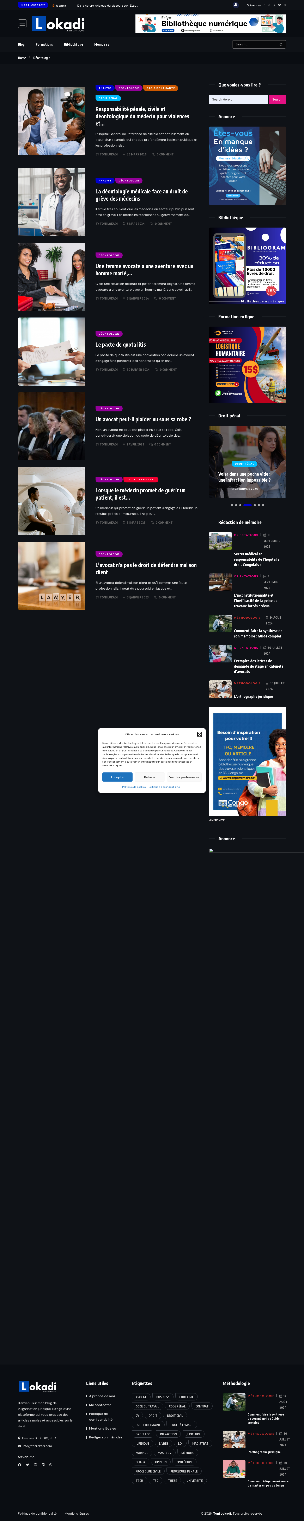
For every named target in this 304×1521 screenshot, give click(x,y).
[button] (199, 734)
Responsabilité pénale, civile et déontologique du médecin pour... (121, 5)
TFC (155, 1480)
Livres (163, 1443)
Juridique (142, 1443)
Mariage (142, 1453)
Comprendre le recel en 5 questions (244, 477)
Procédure (184, 1462)
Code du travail (147, 1406)
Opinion (161, 1462)
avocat (141, 1397)
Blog (21, 44)
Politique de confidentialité (164, 787)
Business (163, 1397)
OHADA (140, 1462)
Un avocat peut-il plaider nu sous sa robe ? (143, 419)
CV (137, 1415)
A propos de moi (102, 1396)
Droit (153, 1415)
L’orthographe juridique (253, 696)
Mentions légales (102, 1428)
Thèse (172, 1480)
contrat (202, 1406)
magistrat (200, 1443)
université (195, 1480)
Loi (180, 1443)
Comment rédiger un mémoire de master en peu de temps (268, 1483)
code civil (186, 1397)
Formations (44, 44)
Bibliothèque (73, 44)
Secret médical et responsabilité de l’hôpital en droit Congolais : (257, 559)
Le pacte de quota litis (121, 344)
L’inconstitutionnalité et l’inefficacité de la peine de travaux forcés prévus (255, 600)
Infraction (168, 1434)
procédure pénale (184, 1471)
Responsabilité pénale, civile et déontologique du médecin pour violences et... (142, 116)
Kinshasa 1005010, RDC (38, 1438)
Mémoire (187, 1453)
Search (277, 99)
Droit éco (143, 1434)
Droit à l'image (181, 1425)
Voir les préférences (184, 777)
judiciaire (194, 1434)
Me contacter (100, 1405)
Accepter (117, 777)
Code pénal (177, 1406)
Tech (139, 1480)
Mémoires (101, 44)
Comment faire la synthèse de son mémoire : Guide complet (266, 1418)
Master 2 (165, 1453)
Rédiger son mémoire (105, 1437)
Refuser (150, 777)
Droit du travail (148, 1425)
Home (22, 58)
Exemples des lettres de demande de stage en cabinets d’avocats (258, 666)
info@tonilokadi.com (37, 1446)
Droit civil (175, 1415)
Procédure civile (148, 1471)
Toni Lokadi (109, 154)
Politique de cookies (134, 787)
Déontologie (41, 58)
